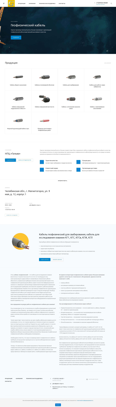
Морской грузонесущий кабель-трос (18, 128)
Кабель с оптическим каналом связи (71, 107)
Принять (58, 404)
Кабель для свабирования (71, 85)
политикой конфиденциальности (85, 400)
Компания (19, 378)
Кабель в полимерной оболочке (44, 85)
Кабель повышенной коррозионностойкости (18, 107)
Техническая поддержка (34, 378)
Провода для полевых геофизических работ (44, 129)
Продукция (8, 378)
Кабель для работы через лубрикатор (97, 85)
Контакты (8, 381)
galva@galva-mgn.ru (34, 205)
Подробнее (16, 37)
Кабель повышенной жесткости (44, 106)
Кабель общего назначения (18, 85)
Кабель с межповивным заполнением (97, 107)
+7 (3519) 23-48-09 (101, 3)
